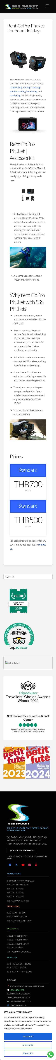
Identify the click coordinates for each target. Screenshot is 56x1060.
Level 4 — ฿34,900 (15, 897)
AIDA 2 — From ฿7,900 (17, 940)
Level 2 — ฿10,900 (15, 889)
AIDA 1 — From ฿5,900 (17, 936)
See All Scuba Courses (18, 901)
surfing (26, 87)
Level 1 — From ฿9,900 (17, 885)
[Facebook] (10, 865)
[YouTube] (23, 865)
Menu (48, 6)
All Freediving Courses (19, 952)
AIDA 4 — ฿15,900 (15, 948)
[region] (28, 1033)
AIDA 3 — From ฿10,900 (18, 944)
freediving (32, 91)
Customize (28, 1044)
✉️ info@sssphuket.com (19, 1001)
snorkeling (15, 95)
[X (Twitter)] (16, 865)
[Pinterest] (36, 865)
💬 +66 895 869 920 (15, 990)
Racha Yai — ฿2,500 (16, 913)
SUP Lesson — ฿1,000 (16, 968)
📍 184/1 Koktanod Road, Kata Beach (25, 986)
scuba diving (16, 87)
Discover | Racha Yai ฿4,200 (20, 881)
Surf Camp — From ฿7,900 (19, 972)
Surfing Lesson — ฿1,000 (19, 964)
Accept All (28, 1036)
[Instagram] (29, 865)
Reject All (28, 1053)
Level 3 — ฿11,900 (15, 892)
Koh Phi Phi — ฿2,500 (17, 917)
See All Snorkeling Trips (19, 921)
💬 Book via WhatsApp (22, 850)
